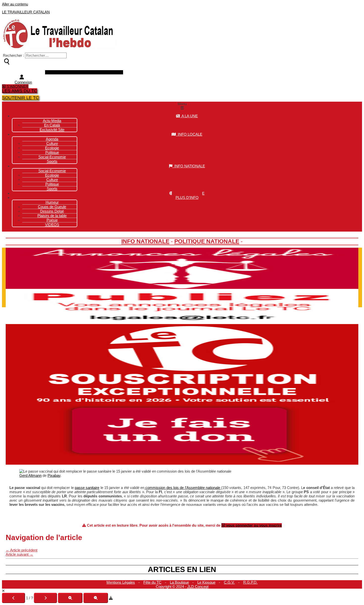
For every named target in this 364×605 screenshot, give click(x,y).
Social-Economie (52, 157)
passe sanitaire (87, 487)
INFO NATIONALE (188, 166)
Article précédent (21, 550)
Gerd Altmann (30, 475)
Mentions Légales (120, 582)
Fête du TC (152, 582)
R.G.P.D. (250, 582)
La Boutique (179, 582)
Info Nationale (145, 241)
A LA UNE (189, 116)
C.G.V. (229, 582)
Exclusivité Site (52, 129)
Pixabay (54, 475)
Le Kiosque (206, 582)
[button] (182, 106)
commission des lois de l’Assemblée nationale (182, 487)
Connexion (23, 82)
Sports (52, 161)
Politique (52, 184)
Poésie (52, 220)
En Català (52, 125)
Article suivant (19, 554)
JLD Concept (197, 586)
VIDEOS (52, 224)
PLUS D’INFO (187, 197)
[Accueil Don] (182, 463)
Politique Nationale (206, 241)
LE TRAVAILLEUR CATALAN (26, 12)
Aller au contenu (15, 4)
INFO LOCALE (189, 134)
